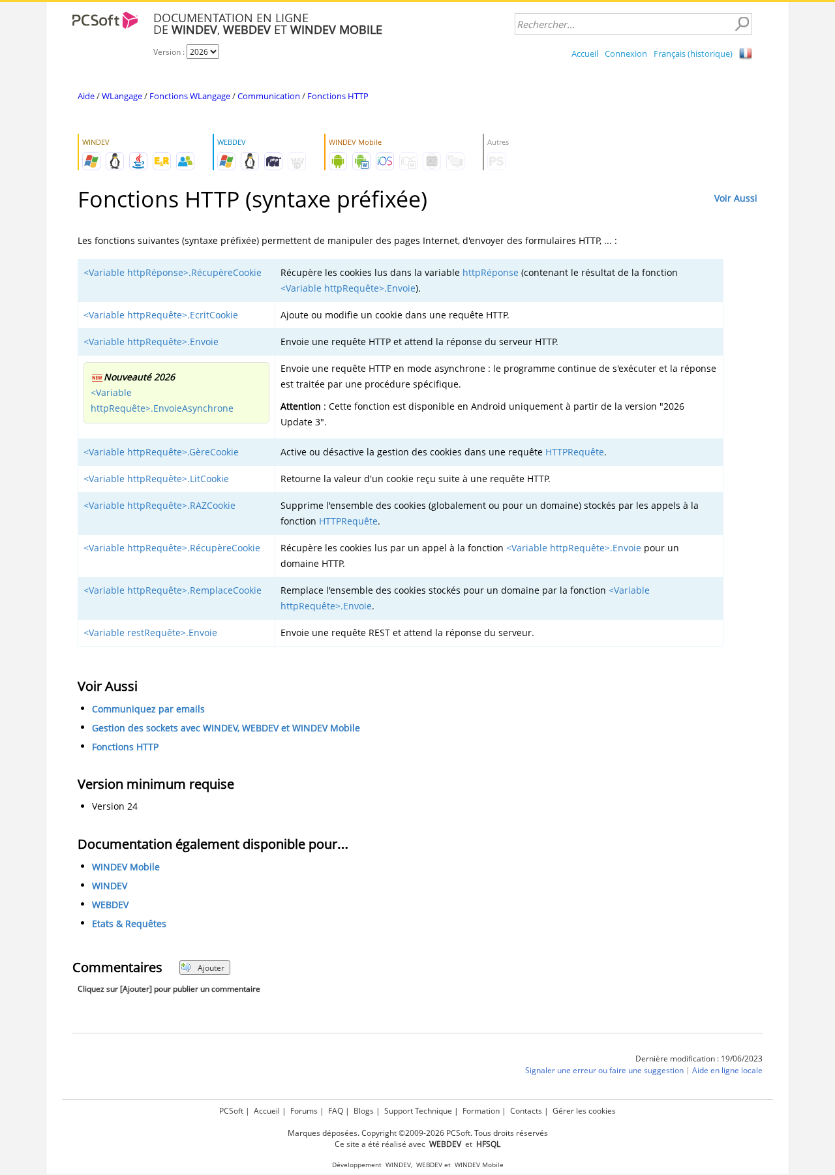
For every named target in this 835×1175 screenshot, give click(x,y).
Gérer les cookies (584, 1110)
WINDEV (109, 885)
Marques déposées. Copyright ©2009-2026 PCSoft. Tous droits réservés (418, 1132)
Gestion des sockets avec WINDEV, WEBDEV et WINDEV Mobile (226, 728)
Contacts (526, 1110)
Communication (268, 96)
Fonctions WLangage (189, 96)
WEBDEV (110, 904)
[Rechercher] (742, 24)
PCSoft (231, 1110)
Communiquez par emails (148, 709)
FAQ (335, 1110)
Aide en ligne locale (727, 1070)
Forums (304, 1110)
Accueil (584, 53)
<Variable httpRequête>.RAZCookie (159, 505)
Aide (86, 96)
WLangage (122, 96)
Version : (170, 51)
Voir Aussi (735, 198)
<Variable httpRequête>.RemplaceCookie (173, 590)
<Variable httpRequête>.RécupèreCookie (172, 548)
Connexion (626, 53)
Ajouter (211, 967)
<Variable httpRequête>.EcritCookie (161, 315)
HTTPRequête (574, 452)
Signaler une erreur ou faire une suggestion (604, 1070)
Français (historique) (693, 53)
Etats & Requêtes (129, 923)
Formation (481, 1110)
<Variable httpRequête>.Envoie (348, 288)
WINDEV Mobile (126, 867)
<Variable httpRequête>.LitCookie (156, 478)
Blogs (364, 1110)
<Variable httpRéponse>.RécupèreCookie (173, 272)
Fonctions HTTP (338, 96)
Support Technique (418, 1110)
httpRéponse (491, 272)
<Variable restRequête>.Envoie (150, 632)
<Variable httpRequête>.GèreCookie (161, 452)
